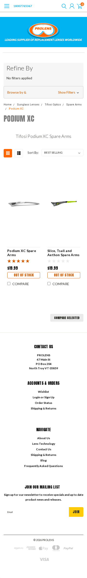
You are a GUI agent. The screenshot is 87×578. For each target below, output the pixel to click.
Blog (43, 460)
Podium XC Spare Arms (21, 253)
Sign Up (49, 397)
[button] (43, 92)
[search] (63, 6)
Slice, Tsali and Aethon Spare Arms (63, 253)
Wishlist (43, 391)
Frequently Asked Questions (43, 466)
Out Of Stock (24, 275)
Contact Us (43, 449)
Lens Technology (43, 443)
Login (36, 397)
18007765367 (22, 6)
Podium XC (16, 108)
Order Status (43, 403)
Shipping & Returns (43, 408)
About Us (43, 438)
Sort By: (33, 153)
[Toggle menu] (6, 8)
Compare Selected (67, 318)
